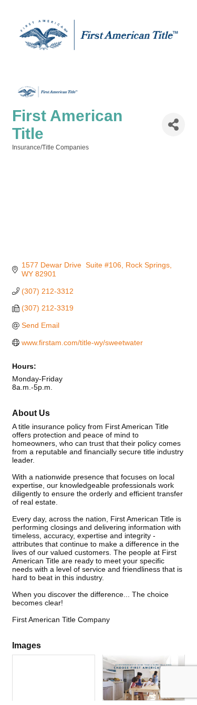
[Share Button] (173, 124)
